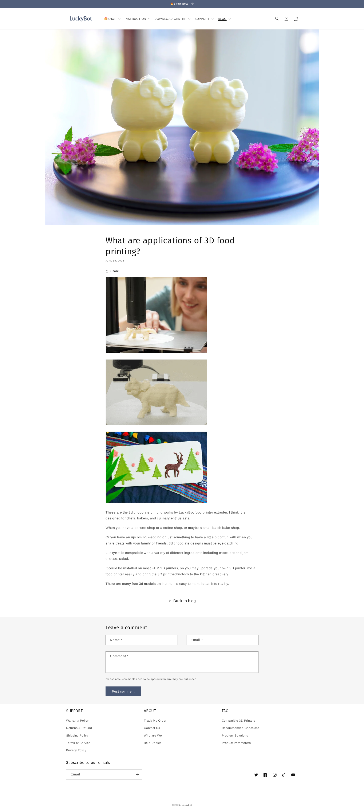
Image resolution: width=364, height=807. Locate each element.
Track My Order (155, 720)
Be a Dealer (152, 743)
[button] (112, 18)
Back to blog (184, 601)
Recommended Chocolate (240, 728)
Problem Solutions (235, 735)
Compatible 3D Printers (239, 720)
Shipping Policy (77, 735)
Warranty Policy (77, 720)
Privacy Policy (76, 750)
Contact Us (152, 728)
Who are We (153, 735)
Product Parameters (236, 743)
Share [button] (114, 271)
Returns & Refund (79, 728)
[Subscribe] (137, 774)
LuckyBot (187, 805)
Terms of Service (78, 743)
